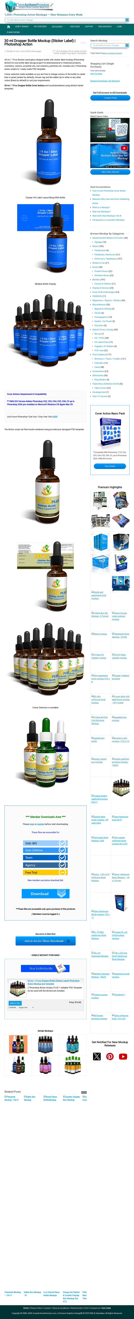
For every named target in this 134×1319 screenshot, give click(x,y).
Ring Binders (100, 379)
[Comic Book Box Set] (100, 542)
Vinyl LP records (100, 396)
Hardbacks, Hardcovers (105, 254)
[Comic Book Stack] (121, 500)
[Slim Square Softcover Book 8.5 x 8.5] (121, 845)
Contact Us (95, 1308)
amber (77, 51)
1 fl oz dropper (61, 51)
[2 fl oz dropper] (73, 1053)
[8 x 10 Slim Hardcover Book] (100, 939)
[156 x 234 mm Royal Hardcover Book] (121, 960)
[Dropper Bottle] (121, 787)
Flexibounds (100, 250)
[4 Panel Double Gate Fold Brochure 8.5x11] (100, 803)
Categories (57, 27)
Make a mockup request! (112, 53)
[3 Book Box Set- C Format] (100, 620)
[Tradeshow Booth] (121, 981)
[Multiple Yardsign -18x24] (100, 981)
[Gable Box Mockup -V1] (33, 1193)
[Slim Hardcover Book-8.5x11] (121, 542)
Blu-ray (97, 334)
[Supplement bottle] (100, 745)
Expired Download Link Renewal (105, 81)
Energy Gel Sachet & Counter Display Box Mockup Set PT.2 (71, 1297)
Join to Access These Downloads (44, 941)
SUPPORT (89, 27)
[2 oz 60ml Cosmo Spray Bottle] (45, 1053)
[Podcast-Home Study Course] (100, 500)
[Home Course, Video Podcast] (121, 620)
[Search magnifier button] (127, 20)
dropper (63, 53)
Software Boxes (101, 275)
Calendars (99, 363)
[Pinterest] (110, 1060)
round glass (82, 53)
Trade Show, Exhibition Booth (105, 384)
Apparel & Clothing (102, 309)
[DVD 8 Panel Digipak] (121, 662)
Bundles (96, 279)
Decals (97, 313)
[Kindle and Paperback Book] (100, 599)
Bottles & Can (13, 51)
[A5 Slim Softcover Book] (100, 704)
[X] (97, 1060)
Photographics (101, 317)
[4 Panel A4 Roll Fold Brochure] (100, 724)
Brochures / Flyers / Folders (107, 359)
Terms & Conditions (60, 1308)
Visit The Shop (96, 74)
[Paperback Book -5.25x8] (121, 641)
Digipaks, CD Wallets (104, 346)
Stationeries (98, 375)
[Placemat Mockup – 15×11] (14, 1193)
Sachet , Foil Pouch (103, 321)
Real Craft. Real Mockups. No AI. (107, 216)
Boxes (95, 267)
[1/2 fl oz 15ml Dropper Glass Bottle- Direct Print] (18, 1053)
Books (95, 246)
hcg (68, 53)
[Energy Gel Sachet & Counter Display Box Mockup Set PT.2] (72, 1193)
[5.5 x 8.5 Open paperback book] (121, 1023)
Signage (98, 242)
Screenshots (98, 371)
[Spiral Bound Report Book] (121, 563)
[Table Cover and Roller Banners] (121, 583)
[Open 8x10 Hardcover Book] (121, 824)
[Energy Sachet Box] (100, 766)
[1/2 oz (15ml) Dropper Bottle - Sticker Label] (73, 1073)
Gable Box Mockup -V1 (32, 1294)
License (47, 1308)
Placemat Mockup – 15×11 (12, 1294)
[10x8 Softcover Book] (100, 845)
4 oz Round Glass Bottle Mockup (51, 1294)
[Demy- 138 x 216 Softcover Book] (100, 882)
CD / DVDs (99, 338)
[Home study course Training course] (100, 1002)
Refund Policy (77, 1308)
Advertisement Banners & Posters (108, 238)
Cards (97, 367)
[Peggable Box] (121, 724)
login (32, 824)
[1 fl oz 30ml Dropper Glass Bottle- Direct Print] (18, 1073)
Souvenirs (99, 325)
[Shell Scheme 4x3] (100, 563)
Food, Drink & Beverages (30, 51)
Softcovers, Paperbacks (105, 259)
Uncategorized (99, 392)
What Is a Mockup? (101, 207)
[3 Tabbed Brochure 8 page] (121, 683)
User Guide (75, 27)
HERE (54, 416)
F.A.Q (86, 1308)
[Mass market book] (121, 902)
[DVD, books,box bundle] (100, 521)
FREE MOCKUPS (105, 27)
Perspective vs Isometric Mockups (108, 220)
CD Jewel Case (101, 342)
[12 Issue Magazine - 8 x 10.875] (121, 1002)
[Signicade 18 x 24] (100, 960)
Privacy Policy (36, 1308)
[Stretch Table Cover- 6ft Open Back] (100, 824)
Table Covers (100, 388)
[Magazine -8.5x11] (121, 521)
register (40, 824)
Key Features (40, 27)
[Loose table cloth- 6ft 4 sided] (121, 704)
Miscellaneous (99, 304)
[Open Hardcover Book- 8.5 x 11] (100, 918)
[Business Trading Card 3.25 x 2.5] (121, 745)
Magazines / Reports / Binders (106, 300)
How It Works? (22, 27)
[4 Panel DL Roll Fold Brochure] (121, 939)
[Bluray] (100, 641)
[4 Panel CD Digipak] (100, 662)
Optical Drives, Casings (103, 329)
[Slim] (100, 683)
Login (119, 27)
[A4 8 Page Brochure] (100, 1023)
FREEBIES (97, 296)
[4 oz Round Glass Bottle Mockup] (53, 1193)
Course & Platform (102, 284)
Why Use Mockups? (101, 211)
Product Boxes (101, 271)
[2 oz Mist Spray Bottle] (45, 1073)
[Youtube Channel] (123, 1060)
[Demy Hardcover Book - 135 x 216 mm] (121, 882)
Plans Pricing (13, 32)
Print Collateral (99, 354)
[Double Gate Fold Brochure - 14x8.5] (121, 766)
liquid (73, 53)
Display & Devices (100, 288)
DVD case (99, 350)
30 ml (70, 51)
